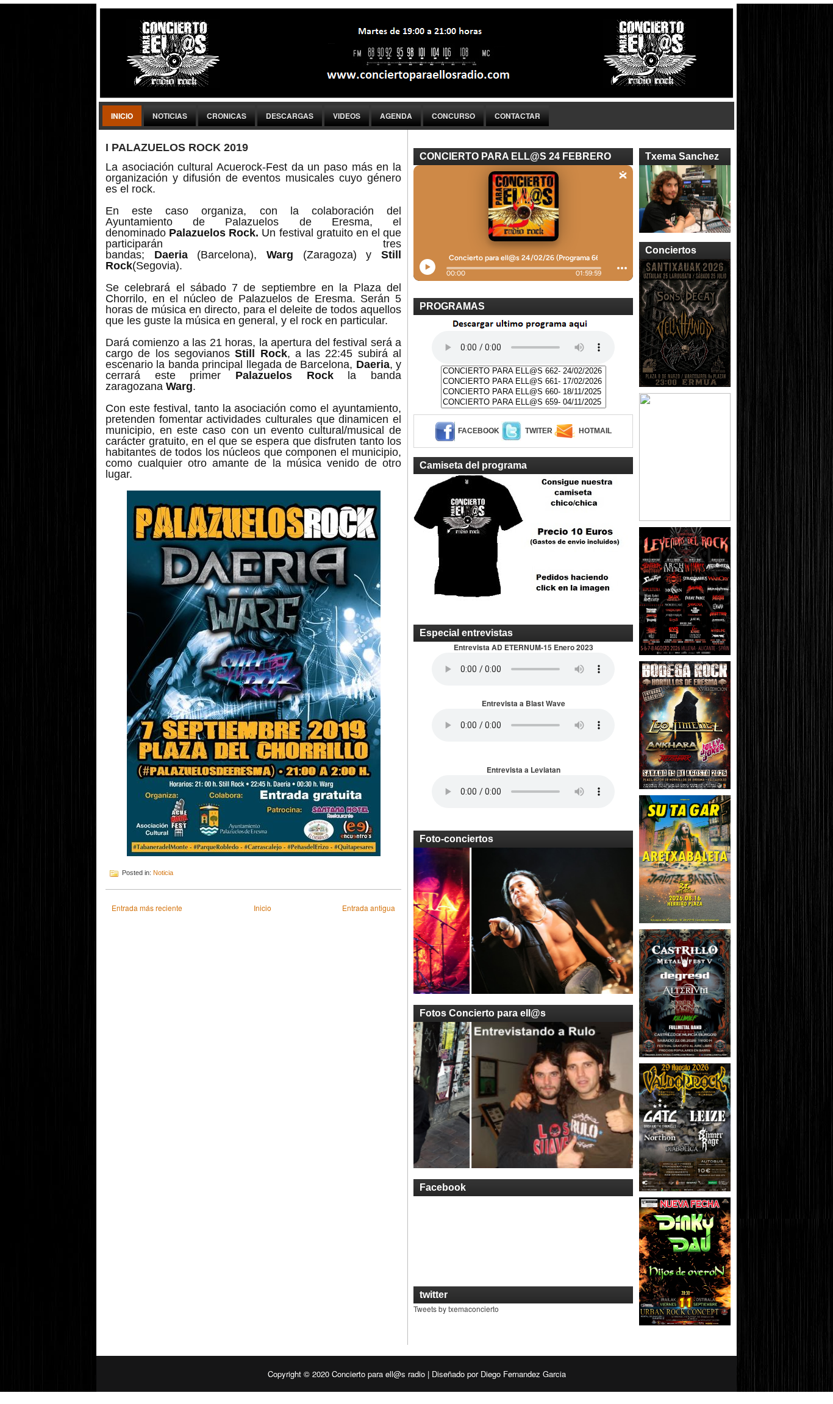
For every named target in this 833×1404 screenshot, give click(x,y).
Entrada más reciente (147, 907)
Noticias (169, 115)
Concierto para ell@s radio (378, 1374)
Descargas (289, 115)
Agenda (396, 115)
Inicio (122, 115)
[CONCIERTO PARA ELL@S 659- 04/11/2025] (524, 402)
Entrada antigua (368, 907)
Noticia (163, 872)
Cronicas (226, 115)
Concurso (453, 115)
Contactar (517, 115)
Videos (346, 115)
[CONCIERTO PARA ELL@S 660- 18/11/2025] (524, 392)
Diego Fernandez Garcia (523, 1374)
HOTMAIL (595, 431)
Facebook (478, 431)
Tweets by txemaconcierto (456, 1308)
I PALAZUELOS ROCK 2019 (176, 147)
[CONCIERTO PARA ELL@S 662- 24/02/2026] (524, 371)
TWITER (538, 431)
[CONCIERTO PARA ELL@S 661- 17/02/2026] (524, 382)
